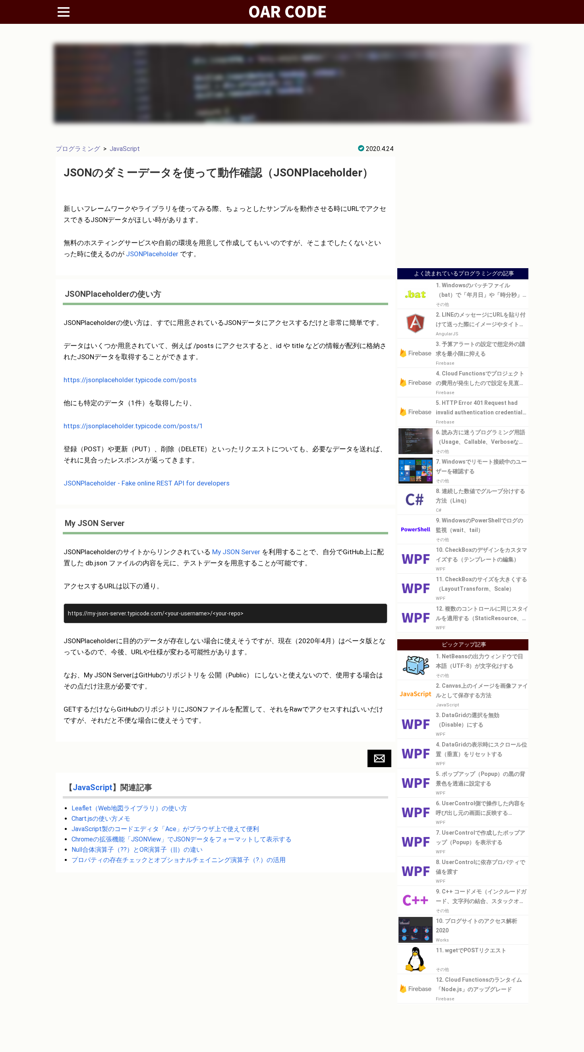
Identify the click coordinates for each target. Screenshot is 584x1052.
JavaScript (125, 149)
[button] (379, 758)
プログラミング (78, 149)
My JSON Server (236, 552)
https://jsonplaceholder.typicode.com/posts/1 (133, 426)
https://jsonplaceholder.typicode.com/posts (130, 380)
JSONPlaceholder (152, 254)
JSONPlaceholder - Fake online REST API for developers (147, 483)
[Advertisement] (462, 207)
